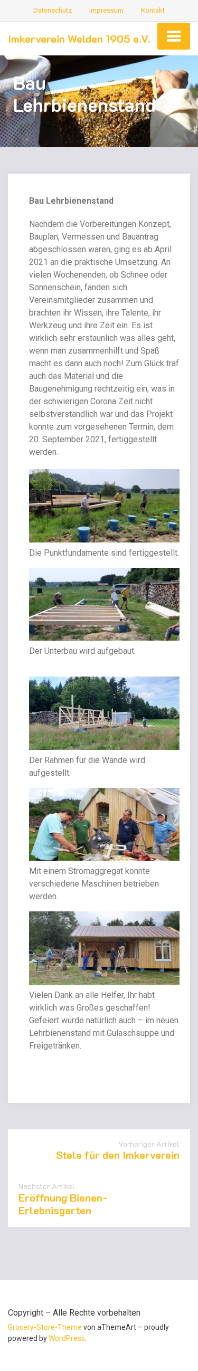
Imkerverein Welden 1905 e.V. (79, 38)
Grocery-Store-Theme (45, 1327)
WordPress (67, 1338)
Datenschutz (52, 10)
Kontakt (153, 10)
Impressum (106, 10)
